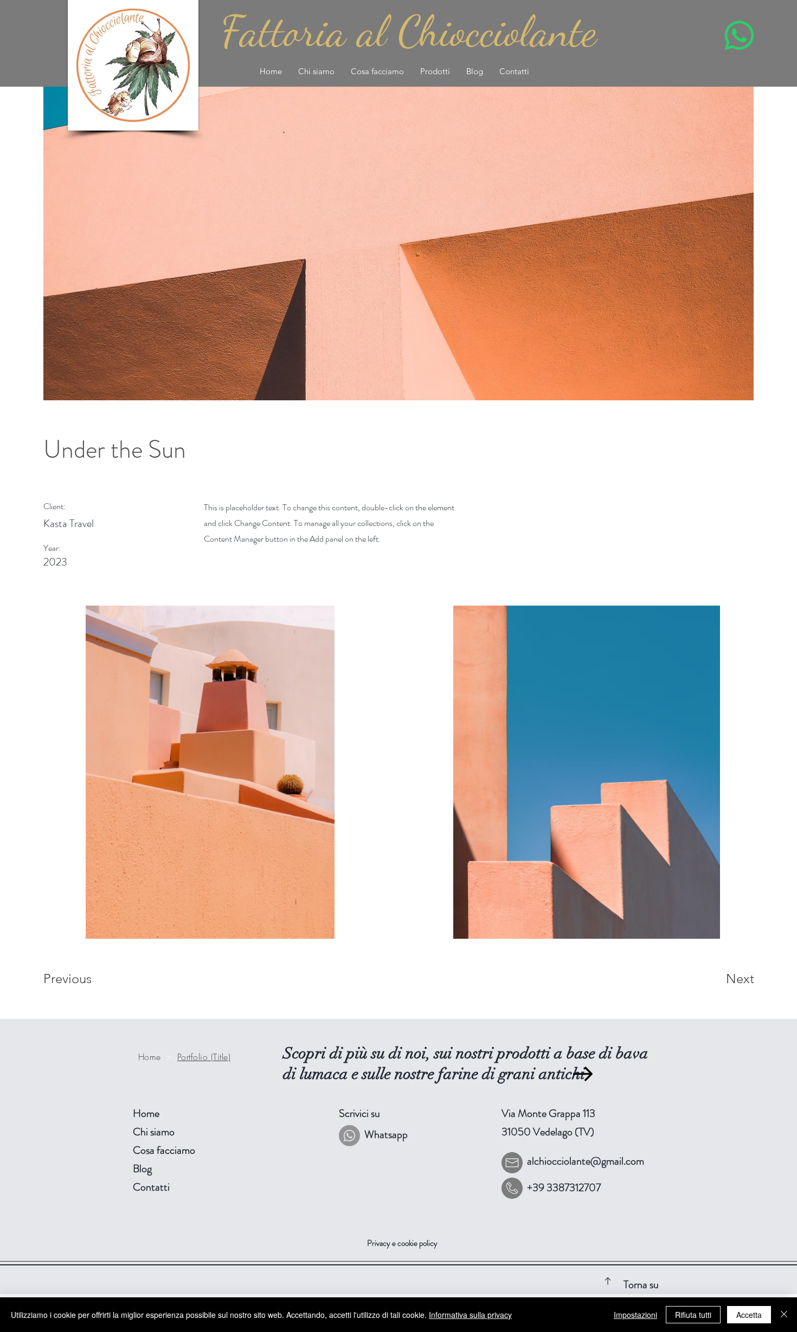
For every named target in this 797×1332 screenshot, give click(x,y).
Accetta (749, 1314)
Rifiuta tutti (693, 1314)
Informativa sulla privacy (470, 1314)
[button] (435, 71)
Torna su (641, 1284)
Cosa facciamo (164, 1150)
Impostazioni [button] (635, 1314)
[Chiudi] (783, 1314)
